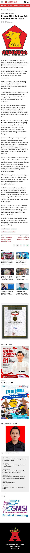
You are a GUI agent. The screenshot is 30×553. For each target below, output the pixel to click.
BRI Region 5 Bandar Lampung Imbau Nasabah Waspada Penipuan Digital (7, 293)
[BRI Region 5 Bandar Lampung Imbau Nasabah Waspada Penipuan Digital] (7, 286)
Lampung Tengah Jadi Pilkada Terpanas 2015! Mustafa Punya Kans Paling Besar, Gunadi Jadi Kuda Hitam (13, 477)
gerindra (14, 229)
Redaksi (22, 544)
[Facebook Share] (14, 245)
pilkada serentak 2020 (8, 232)
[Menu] (2, 1)
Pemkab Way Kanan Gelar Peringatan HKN (23, 237)
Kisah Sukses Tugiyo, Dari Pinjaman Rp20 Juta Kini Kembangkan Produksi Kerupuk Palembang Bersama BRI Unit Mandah (7, 278)
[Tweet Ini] (17, 245)
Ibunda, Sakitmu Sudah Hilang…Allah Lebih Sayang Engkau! (14, 465)
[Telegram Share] (24, 245)
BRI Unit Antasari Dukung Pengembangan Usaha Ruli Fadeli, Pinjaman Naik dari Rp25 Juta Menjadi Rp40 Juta (22, 278)
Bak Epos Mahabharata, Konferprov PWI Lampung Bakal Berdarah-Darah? (13, 471)
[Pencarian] (28, 2)
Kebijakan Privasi (15, 546)
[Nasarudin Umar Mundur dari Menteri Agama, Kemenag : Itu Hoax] (22, 286)
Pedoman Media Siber (12, 544)
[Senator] (11, 1)
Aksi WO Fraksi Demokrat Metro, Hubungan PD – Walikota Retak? (14, 459)
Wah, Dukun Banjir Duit (8, 482)
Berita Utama (4, 13)
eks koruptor (5, 229)
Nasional (11, 13)
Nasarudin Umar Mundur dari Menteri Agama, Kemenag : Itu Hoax (22, 293)
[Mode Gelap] (25, 2)
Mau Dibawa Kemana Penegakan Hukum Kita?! (13, 487)
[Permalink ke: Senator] (2, 22)
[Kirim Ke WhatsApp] (27, 245)
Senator (6, 21)
